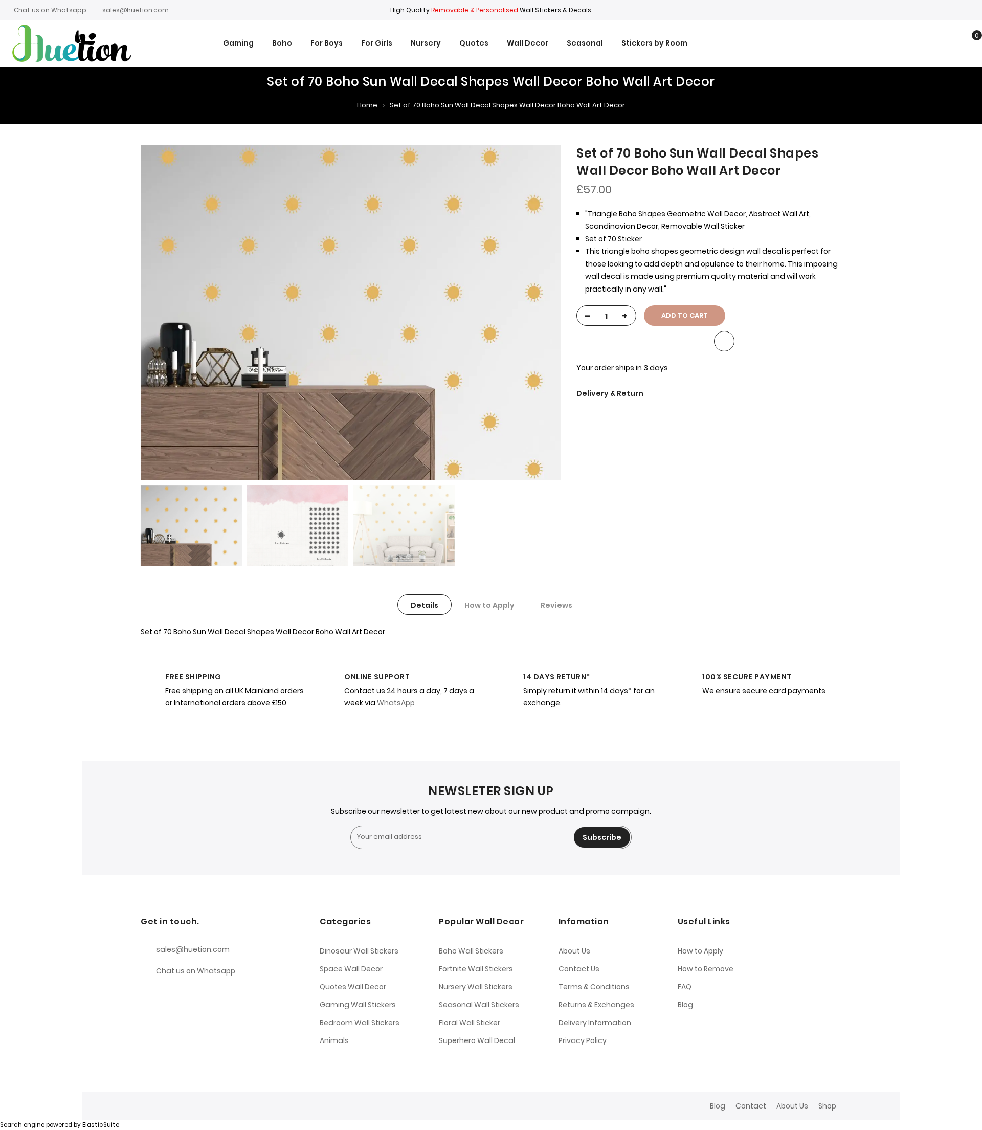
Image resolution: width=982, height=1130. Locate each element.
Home (367, 105)
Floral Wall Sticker (469, 1022)
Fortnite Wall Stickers (476, 969)
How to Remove (705, 969)
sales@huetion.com (135, 10)
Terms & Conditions (594, 987)
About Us (574, 951)
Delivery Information (595, 1022)
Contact (750, 1106)
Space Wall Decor (351, 969)
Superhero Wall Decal (477, 1040)
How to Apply (489, 605)
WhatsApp (396, 703)
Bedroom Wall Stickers (359, 1022)
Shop (827, 1106)
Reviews (556, 605)
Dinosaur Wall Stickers (359, 951)
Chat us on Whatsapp (50, 10)
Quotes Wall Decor (353, 987)
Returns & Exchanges (596, 1005)
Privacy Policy (583, 1040)
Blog (685, 1005)
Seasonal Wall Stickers (479, 1005)
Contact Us (579, 969)
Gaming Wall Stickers (358, 1005)
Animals (334, 1040)
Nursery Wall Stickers (475, 987)
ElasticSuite (100, 1125)
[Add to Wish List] (724, 341)
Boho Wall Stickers (471, 951)
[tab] (424, 604)
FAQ (684, 987)
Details (424, 605)
